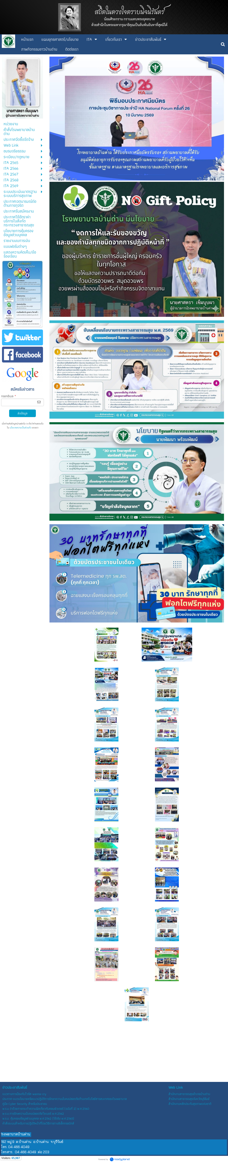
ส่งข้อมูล (22, 413)
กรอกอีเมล (8, 396)
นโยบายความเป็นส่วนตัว (20, 428)
